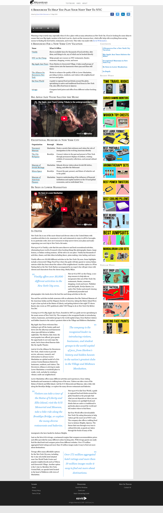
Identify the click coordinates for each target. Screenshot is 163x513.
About (34, 487)
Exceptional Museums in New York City (115, 61)
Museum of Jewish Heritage (38, 166)
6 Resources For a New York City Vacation (116, 49)
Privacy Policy (36, 490)
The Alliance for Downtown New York (38, 74)
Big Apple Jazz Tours (40, 64)
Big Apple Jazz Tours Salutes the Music (116, 55)
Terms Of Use (36, 493)
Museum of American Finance (36, 179)
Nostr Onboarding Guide (81, 493)
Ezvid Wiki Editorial (42, 14)
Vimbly (34, 52)
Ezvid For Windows (81, 487)
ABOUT (84, 3)
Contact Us (127, 487)
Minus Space (37, 171)
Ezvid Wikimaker (100, 41)
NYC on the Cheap (39, 58)
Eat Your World (38, 81)
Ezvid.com (81, 490)
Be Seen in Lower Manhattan (115, 67)
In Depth (106, 71)
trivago (34, 89)
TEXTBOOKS (70, 3)
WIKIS (78, 3)
